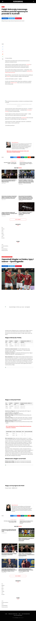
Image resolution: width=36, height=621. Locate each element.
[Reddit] (3, 54)
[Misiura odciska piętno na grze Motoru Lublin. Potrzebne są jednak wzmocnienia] (26, 532)
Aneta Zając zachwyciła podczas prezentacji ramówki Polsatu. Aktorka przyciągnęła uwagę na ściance (9, 570)
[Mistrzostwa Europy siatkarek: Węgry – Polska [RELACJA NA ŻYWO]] (9, 548)
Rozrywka (3, 594)
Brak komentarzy (10, 263)
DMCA (2, 247)
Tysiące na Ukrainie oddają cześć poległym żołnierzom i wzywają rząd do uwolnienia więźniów (9, 213)
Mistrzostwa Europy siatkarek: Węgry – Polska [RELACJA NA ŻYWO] (9, 554)
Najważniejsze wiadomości (7, 256)
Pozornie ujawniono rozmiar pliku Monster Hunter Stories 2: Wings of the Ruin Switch (26, 163)
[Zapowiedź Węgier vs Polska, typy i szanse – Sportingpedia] (18, 279)
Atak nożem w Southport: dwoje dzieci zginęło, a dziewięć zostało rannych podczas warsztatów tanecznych (9, 197)
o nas (2, 244)
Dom (2, 227)
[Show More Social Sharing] (23, 18)
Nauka (2, 233)
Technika (3, 591)
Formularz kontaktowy (5, 602)
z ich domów (28, 64)
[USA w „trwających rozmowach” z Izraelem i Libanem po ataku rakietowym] (26, 206)
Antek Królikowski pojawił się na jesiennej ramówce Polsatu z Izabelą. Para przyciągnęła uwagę (26, 570)
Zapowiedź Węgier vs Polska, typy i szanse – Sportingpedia (10, 163)
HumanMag (16, 617)
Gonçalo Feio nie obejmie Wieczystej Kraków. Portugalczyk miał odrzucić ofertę (9, 530)
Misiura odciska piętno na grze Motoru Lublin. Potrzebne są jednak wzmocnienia (26, 539)
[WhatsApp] (3, 56)
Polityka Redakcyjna (4, 605)
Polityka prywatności (5, 250)
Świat (3, 6)
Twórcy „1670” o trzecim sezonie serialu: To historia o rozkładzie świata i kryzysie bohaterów (26, 554)
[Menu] (2, 1)
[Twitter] (3, 49)
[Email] (3, 59)
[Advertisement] (20, 50)
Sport (2, 236)
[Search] (33, 1)
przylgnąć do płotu (13, 82)
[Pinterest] (3, 52)
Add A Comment (18, 219)
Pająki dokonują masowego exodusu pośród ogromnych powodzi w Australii (26, 522)
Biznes (3, 588)
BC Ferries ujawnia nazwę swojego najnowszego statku (10, 522)
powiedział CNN (24, 117)
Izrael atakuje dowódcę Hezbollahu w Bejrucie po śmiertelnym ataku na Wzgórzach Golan (9, 180)
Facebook (8, 76)
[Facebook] (3, 47)
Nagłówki (3, 585)
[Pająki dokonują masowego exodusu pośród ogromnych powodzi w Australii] (18, 31)
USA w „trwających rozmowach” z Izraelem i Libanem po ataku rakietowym (25, 213)
